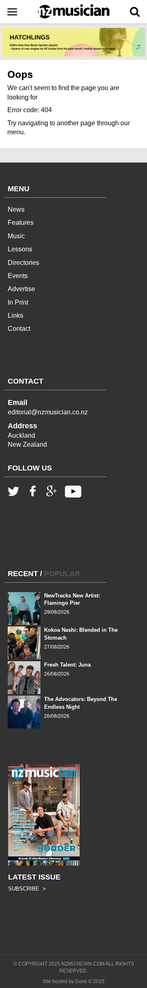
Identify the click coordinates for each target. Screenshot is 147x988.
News (16, 209)
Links (15, 315)
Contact (19, 328)
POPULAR (62, 574)
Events (18, 275)
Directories (23, 262)
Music (16, 236)
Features (20, 222)
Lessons (20, 249)
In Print (18, 302)
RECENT (23, 574)
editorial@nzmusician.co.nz (48, 412)
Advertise (21, 288)
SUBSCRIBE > (27, 889)
